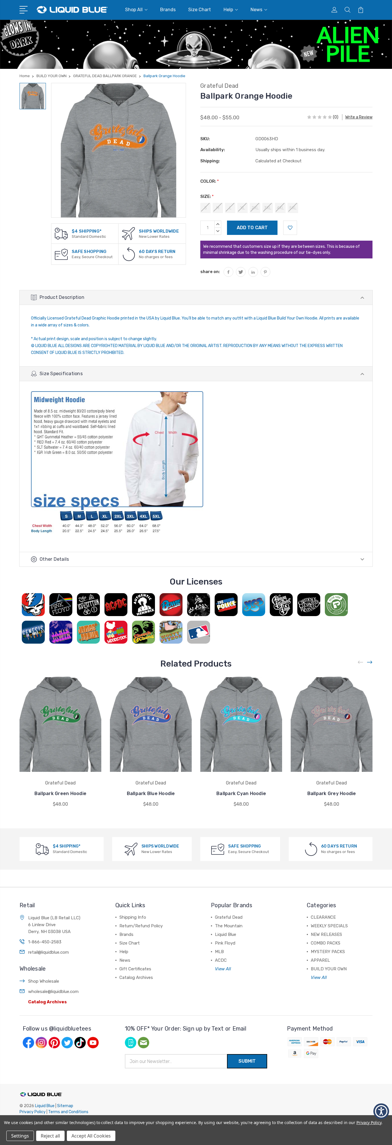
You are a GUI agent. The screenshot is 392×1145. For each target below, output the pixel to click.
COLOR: (209, 181)
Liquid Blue (225, 934)
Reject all (50, 1136)
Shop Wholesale (43, 981)
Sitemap (65, 1105)
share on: (210, 271)
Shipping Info (132, 917)
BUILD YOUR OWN (329, 968)
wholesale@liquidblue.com (53, 991)
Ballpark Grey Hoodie (331, 793)
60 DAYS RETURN (157, 251)
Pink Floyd (225, 943)
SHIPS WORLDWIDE (159, 231)
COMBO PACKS (325, 943)
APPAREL (320, 960)
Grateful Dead (228, 917)
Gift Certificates (135, 968)
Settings (20, 1136)
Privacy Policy (33, 1111)
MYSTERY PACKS (328, 951)
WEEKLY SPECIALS (329, 925)
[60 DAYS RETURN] (129, 254)
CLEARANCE (323, 917)
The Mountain (228, 925)
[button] (381, 1111)
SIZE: (207, 196)
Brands (168, 9)
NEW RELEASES (326, 934)
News (256, 9)
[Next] (370, 662)
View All (223, 968)
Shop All (134, 9)
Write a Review (358, 117)
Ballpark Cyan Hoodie (241, 793)
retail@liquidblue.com (48, 952)
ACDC (221, 960)
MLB (219, 951)
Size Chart (199, 9)
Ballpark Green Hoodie (60, 793)
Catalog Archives (47, 1001)
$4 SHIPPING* (87, 231)
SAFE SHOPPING (89, 251)
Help (228, 9)
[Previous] (361, 662)
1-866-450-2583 (44, 942)
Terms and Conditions (68, 1111)
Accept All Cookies (91, 1136)
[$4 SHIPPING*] (61, 233)
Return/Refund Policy (141, 925)
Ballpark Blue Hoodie (151, 793)
